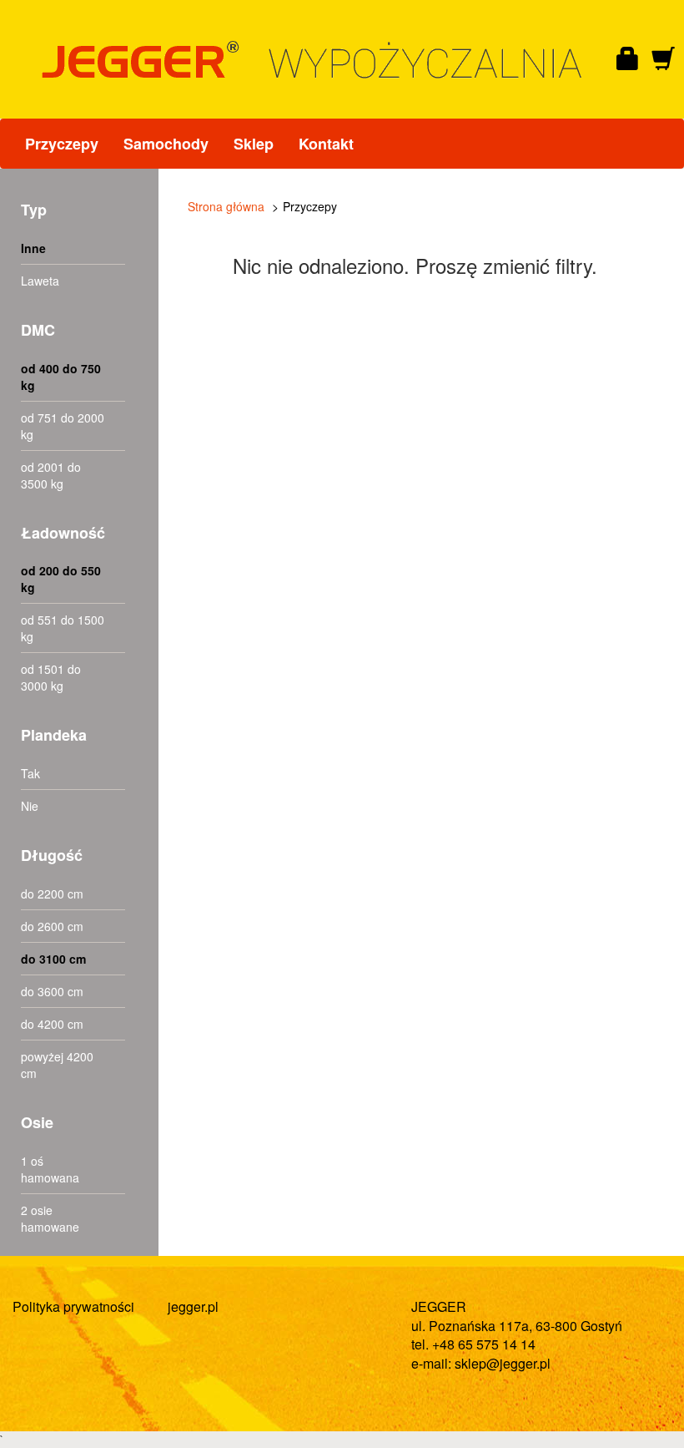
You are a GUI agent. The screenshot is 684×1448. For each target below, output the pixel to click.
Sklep (254, 143)
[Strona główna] (324, 59)
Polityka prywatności (73, 1306)
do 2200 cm (52, 893)
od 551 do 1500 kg (62, 628)
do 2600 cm (52, 926)
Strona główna (226, 206)
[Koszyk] (663, 59)
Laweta (40, 280)
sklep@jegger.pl (503, 1363)
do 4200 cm (52, 1023)
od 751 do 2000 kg (62, 426)
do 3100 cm (53, 958)
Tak (30, 773)
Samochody (166, 143)
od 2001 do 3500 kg (51, 475)
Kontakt (326, 143)
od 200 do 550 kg (61, 578)
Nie (29, 805)
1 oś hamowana (50, 1169)
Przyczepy (61, 143)
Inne (33, 248)
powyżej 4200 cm (57, 1064)
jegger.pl (193, 1306)
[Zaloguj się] (628, 59)
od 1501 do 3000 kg (51, 677)
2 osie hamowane (50, 1218)
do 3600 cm (52, 991)
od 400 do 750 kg (61, 376)
